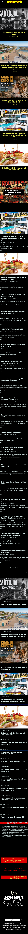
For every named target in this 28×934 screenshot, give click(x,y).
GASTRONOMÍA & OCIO (14, 36)
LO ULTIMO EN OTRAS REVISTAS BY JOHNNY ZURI (14, 823)
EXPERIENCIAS (14, 71)
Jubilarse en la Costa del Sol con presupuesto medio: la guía (13, 551)
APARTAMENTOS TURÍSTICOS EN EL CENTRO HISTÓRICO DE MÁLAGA (13, 312)
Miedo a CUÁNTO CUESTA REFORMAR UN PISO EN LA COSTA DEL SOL (14, 101)
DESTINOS (12, 348)
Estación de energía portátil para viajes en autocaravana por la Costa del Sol (13, 534)
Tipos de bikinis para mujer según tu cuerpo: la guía (13, 416)
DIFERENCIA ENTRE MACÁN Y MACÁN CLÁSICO (14, 830)
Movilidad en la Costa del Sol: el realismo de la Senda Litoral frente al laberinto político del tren (14, 67)
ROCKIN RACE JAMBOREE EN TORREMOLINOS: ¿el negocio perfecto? (13, 192)
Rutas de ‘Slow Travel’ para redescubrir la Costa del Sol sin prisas (12, 448)
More (1, 250)
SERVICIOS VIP (14, 104)
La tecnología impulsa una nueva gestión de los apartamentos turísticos (13, 379)
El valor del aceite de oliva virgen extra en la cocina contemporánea (14, 169)
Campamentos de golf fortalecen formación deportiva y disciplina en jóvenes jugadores (13, 517)
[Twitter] (10, 916)
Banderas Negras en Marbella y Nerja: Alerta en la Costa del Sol (13, 345)
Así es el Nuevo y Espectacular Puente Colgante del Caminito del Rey (11, 362)
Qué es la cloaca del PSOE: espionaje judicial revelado (15, 829)
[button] (26, 573)
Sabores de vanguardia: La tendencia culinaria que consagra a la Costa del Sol (13, 398)
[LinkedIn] (15, 916)
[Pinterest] (13, 916)
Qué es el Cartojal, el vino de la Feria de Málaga (14, 33)
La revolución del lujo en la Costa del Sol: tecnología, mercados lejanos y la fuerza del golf (14, 135)
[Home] (18, 916)
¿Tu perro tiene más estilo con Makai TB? (12, 432)
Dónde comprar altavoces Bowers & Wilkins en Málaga (13, 483)
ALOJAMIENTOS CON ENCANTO (16, 316)
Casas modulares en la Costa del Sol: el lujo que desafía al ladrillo (13, 500)
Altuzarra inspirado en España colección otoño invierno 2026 (14, 465)
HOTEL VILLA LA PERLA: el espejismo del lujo (13, 329)
